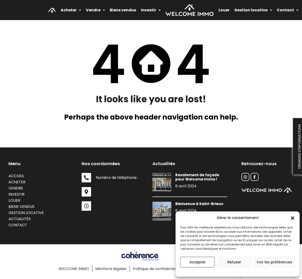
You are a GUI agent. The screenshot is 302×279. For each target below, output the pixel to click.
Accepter (197, 262)
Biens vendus (123, 10)
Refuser (234, 262)
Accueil (16, 176)
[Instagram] (245, 177)
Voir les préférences (274, 262)
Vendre (15, 188)
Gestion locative (26, 212)
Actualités (19, 219)
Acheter (69, 10)
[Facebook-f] (255, 177)
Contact (285, 10)
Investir (16, 194)
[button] (292, 217)
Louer (224, 10)
